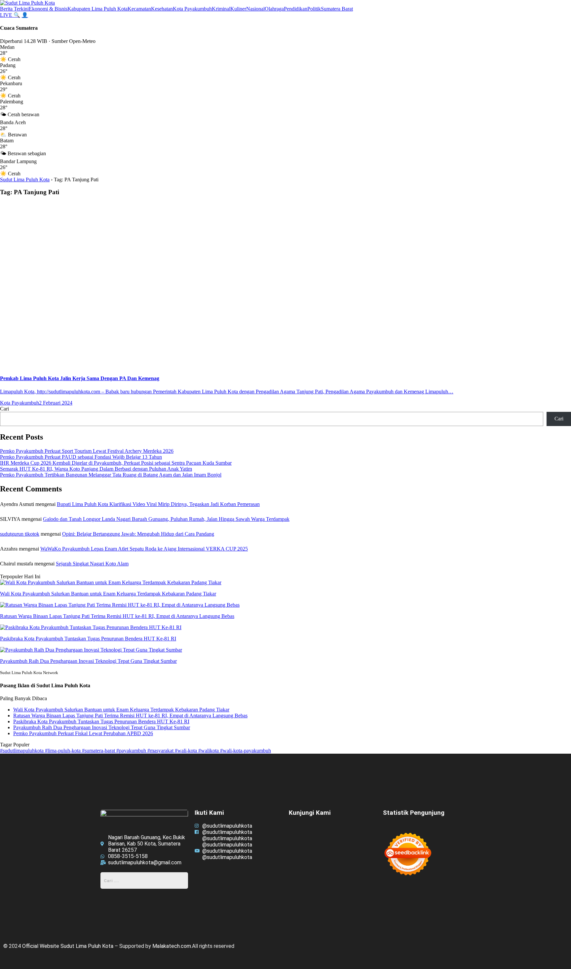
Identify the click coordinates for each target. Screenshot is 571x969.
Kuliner (238, 9)
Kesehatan (162, 9)
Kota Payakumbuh (192, 9)
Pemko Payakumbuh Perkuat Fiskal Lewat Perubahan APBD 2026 (83, 733)
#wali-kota (186, 750)
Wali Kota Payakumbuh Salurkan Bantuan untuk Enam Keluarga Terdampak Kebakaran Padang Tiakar (121, 709)
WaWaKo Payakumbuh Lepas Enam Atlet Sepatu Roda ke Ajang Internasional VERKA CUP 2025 (144, 549)
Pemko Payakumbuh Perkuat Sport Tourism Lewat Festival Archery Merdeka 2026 (86, 451)
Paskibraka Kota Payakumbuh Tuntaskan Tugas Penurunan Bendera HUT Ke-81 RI (101, 721)
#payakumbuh (131, 750)
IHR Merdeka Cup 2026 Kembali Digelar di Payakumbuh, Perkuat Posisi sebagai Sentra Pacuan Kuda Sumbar (116, 463)
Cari (4, 409)
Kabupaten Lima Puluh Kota (97, 9)
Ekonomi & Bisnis (48, 9)
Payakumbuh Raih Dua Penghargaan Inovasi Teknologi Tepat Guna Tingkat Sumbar (101, 727)
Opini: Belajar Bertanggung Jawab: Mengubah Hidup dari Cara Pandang (138, 534)
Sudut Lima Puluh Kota (25, 179)
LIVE (7, 15)
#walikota (209, 750)
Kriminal (221, 9)
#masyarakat (161, 750)
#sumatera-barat (99, 750)
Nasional (255, 9)
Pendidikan (295, 9)
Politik (314, 9)
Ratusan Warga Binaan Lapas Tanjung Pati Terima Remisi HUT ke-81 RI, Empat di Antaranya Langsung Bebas (130, 715)
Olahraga (274, 9)
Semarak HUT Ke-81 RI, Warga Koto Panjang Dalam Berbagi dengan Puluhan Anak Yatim (96, 469)
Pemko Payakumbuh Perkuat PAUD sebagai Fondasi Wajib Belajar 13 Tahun (81, 457)
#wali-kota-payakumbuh (245, 750)
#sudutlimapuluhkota (22, 750)
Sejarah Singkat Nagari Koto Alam (92, 563)
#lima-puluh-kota (63, 750)
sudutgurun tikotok (19, 534)
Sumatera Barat (337, 9)
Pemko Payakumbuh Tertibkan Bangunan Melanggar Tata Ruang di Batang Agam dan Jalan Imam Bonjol (110, 475)
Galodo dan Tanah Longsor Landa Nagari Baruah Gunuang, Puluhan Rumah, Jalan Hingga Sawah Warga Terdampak (166, 519)
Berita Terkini (14, 9)
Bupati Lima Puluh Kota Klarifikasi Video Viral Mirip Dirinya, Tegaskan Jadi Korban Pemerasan (158, 504)
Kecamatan (139, 9)
